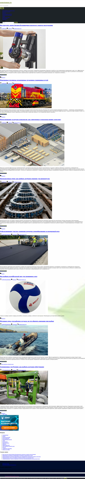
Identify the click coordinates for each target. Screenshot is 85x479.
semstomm (15, 234)
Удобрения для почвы (7, 15)
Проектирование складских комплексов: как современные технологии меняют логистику (30, 119)
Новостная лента (6, 445)
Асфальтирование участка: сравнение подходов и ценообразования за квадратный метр (29, 231)
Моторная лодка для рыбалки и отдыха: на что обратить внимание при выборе (27, 321)
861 (3, 414)
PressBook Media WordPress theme (12, 476)
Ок (65, 478)
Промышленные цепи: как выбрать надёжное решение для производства (25, 178)
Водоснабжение (5, 438)
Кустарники (5, 18)
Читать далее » (3, 74)
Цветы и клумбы (6, 17)
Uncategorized (5, 435)
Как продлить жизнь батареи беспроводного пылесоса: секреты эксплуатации (26, 25)
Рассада (4, 12)
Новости (4, 19)
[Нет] (66, 478)
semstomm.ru (6, 2)
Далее (5, 414)
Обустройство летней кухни (8, 10)
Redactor (10, 28)
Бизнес (2, 273)
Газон (3, 16)
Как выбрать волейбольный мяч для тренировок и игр (18, 276)
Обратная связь (5, 463)
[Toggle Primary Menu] (2, 8)
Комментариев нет (17, 28)
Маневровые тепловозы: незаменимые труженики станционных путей (24, 80)
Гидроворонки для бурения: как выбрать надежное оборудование (22, 367)
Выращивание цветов (7, 14)
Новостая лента (5, 442)
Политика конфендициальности (9, 464)
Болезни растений (6, 11)
